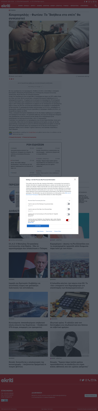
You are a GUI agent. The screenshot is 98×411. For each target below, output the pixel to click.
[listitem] (49, 200)
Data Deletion (40, 231)
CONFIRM (38, 225)
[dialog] (49, 205)
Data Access (49, 231)
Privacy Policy (57, 231)
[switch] (68, 204)
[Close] (75, 179)
